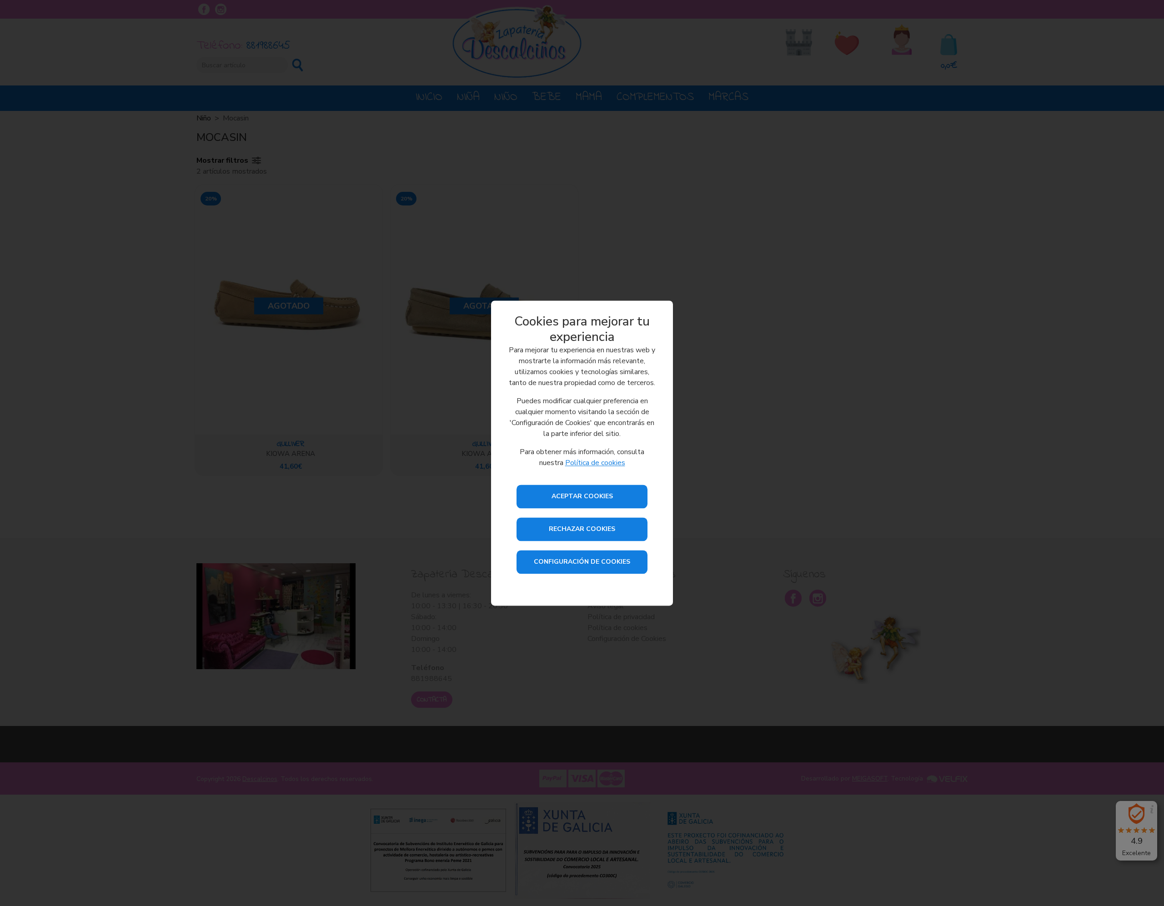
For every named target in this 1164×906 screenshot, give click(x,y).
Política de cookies (595, 463)
